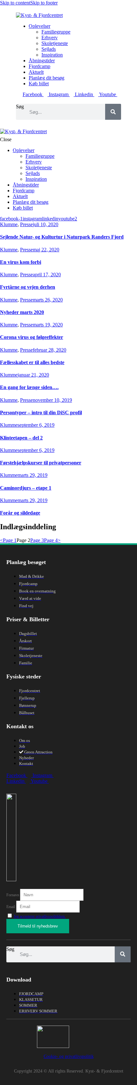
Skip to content (15, 2)
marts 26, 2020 (48, 299)
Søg (20, 106)
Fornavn (13, 895)
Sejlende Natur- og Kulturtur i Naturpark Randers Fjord (62, 237)
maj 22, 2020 (46, 249)
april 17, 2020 (47, 274)
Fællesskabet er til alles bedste (32, 362)
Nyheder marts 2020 (22, 312)
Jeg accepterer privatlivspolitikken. (40, 916)
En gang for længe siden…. (29, 387)
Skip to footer (44, 2)
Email (10, 907)
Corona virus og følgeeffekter (31, 337)
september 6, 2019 (36, 425)
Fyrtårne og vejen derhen (27, 287)
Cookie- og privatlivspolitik (69, 1056)
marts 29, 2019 (32, 475)
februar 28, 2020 (49, 350)
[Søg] (113, 112)
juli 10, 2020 (45, 224)
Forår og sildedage (20, 513)
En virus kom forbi (20, 262)
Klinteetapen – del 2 (21, 437)
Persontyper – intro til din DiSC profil (41, 412)
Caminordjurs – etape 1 (25, 488)
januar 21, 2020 (33, 375)
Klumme (9, 224)
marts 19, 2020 (48, 324)
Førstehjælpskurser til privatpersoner (40, 462)
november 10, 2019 (52, 400)
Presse (26, 224)
